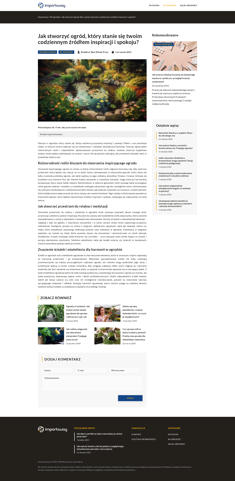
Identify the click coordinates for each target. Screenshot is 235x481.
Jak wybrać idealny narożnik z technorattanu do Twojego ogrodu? (176, 146)
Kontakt (136, 434)
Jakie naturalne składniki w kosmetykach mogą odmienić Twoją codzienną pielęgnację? (176, 160)
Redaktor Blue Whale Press (95, 52)
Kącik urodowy (188, 5)
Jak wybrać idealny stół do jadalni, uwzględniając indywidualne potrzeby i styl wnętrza (100, 447)
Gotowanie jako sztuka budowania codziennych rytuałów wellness (175, 174)
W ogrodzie (169, 5)
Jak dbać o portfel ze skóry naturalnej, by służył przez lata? (99, 435)
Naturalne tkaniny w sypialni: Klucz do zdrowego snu (175, 134)
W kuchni (154, 5)
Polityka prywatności (144, 439)
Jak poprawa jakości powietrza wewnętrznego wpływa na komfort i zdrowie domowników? (175, 203)
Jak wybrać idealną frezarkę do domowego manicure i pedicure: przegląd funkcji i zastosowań (173, 78)
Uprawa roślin (47, 52)
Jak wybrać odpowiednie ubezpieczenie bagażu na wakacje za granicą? (175, 188)
